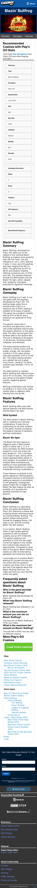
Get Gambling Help (9, 829)
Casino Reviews (8, 837)
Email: (4, 766)
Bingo (6, 736)
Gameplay (17, 36)
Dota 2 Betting (17, 705)
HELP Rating (6, 833)
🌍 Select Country (18, 789)
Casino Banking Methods (15, 685)
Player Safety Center (10, 826)
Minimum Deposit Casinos (15, 677)
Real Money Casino (12, 682)
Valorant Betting (18, 712)
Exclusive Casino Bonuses (15, 663)
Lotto (6, 739)
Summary (5, 36)
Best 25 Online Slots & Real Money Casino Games (16, 694)
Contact (4, 865)
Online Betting (10, 675)
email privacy (22, 778)
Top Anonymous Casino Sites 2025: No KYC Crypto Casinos (17, 671)
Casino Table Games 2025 (16, 717)
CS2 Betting (16, 703)
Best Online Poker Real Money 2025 (18, 721)
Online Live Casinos (13, 680)
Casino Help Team (9, 852)
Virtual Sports (14, 715)
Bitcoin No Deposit (16, 668)
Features (29, 36)
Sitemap (4, 873)
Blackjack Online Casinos (19, 724)
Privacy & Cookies (9, 880)
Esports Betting (14, 700)
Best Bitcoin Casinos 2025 (16, 665)
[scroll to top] (34, 885)
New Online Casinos (13, 660)
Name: (4, 759)
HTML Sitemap (7, 876)
